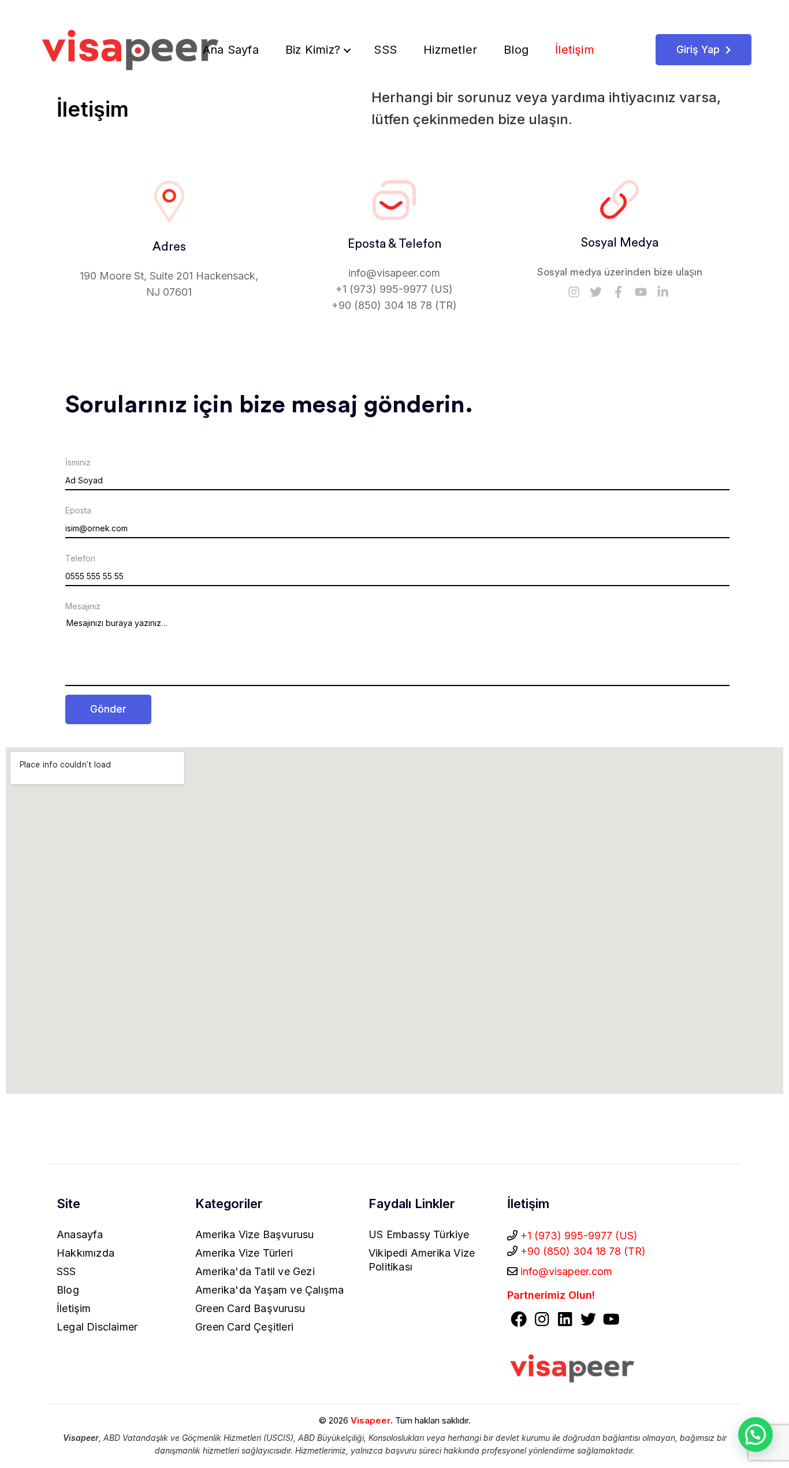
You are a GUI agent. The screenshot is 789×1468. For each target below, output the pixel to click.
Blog (518, 50)
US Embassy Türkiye (419, 1234)
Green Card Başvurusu (250, 1308)
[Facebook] (518, 1321)
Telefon (80, 558)
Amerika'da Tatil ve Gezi (255, 1271)
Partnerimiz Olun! (551, 1295)
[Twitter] (596, 291)
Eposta (78, 510)
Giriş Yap (699, 49)
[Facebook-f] (618, 291)
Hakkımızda (85, 1253)
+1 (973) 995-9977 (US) (394, 289)
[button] (755, 1434)
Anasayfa (80, 1234)
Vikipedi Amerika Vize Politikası (422, 1260)
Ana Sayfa (232, 50)
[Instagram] (573, 291)
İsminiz (78, 463)
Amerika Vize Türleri (244, 1253)
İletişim (576, 50)
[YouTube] (611, 1321)
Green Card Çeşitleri (244, 1327)
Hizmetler (452, 50)
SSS (387, 50)
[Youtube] (640, 291)
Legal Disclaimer (97, 1327)
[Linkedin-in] (663, 291)
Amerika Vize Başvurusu (254, 1234)
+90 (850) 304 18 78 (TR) (394, 305)
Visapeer (370, 1420)
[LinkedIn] (564, 1321)
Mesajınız (83, 606)
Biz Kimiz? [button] (314, 50)
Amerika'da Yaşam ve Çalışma (269, 1290)
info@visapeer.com (394, 273)
